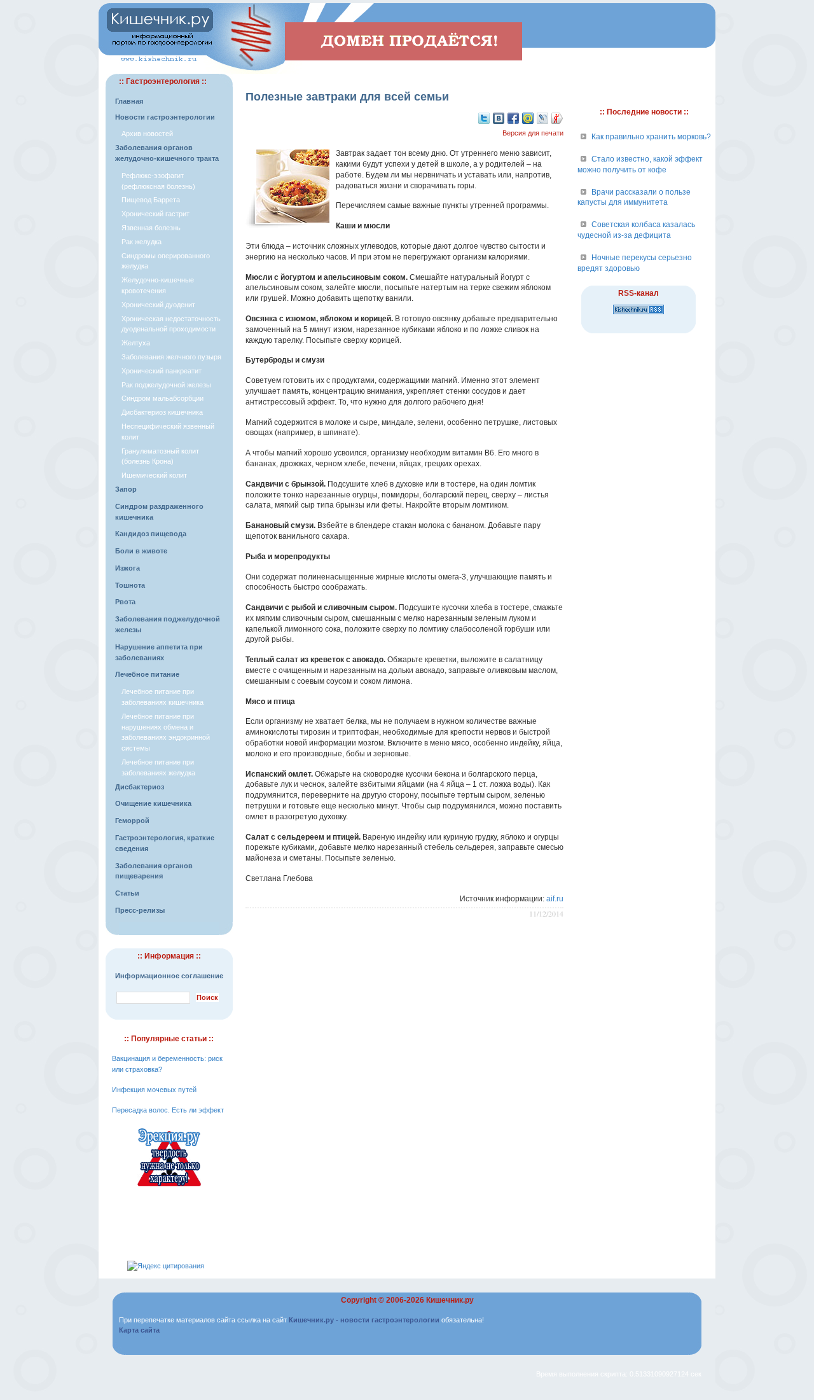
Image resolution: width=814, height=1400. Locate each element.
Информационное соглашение (169, 976)
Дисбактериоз (139, 787)
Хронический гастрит (155, 214)
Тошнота (130, 585)
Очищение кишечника (153, 803)
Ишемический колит (154, 475)
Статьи (127, 893)
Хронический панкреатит (161, 371)
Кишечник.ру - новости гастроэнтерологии (364, 1320)
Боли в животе (141, 551)
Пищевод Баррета (150, 200)
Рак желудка (141, 242)
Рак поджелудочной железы (166, 385)
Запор (126, 489)
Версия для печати (532, 133)
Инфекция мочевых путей (154, 1089)
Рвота (125, 602)
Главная (129, 101)
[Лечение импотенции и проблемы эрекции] (169, 1188)
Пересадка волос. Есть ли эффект (168, 1110)
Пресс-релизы (140, 910)
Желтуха (135, 343)
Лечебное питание (147, 674)
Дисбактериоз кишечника (162, 412)
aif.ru (554, 898)
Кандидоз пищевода (150, 533)
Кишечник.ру (450, 1300)
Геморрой (132, 820)
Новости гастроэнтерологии (165, 117)
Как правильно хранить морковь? (651, 136)
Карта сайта (139, 1330)
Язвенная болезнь (151, 228)
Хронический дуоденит (158, 304)
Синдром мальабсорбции (162, 398)
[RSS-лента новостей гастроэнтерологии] (638, 314)
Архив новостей (147, 133)
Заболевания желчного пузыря (171, 357)
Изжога (127, 568)
